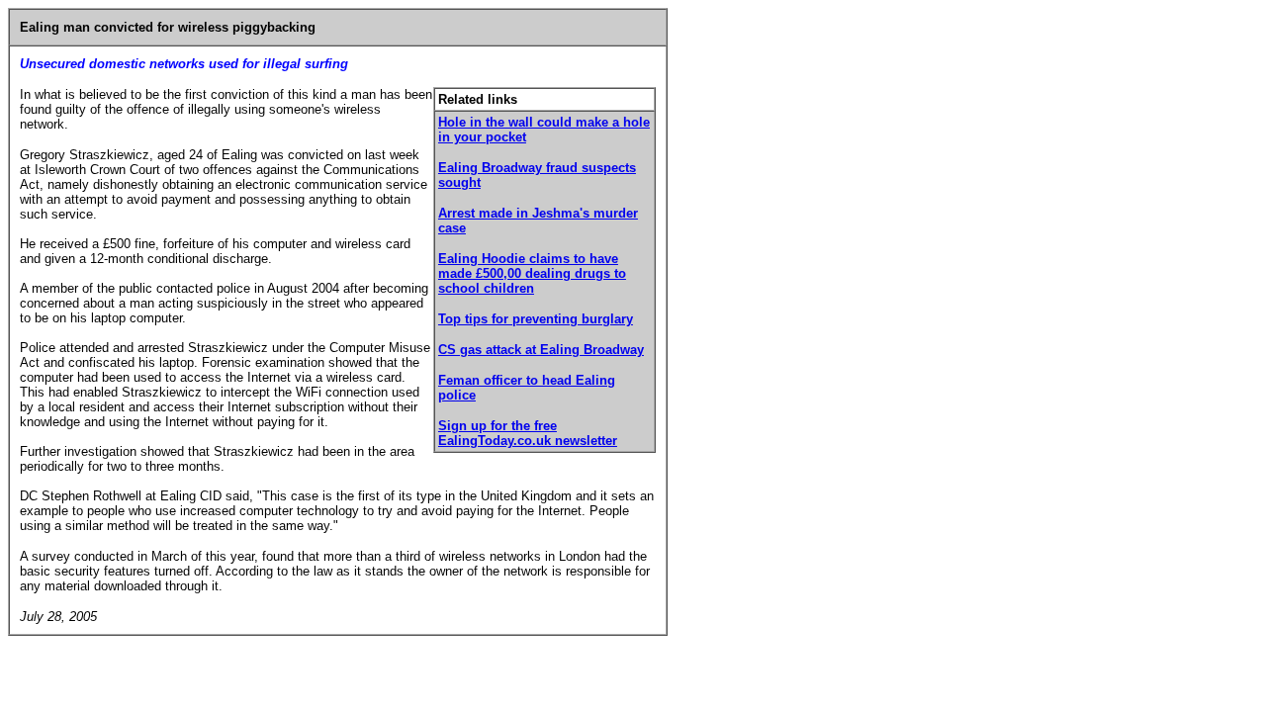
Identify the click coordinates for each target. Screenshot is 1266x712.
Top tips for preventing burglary (535, 319)
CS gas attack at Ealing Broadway (541, 349)
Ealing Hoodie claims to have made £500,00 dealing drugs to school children (532, 273)
